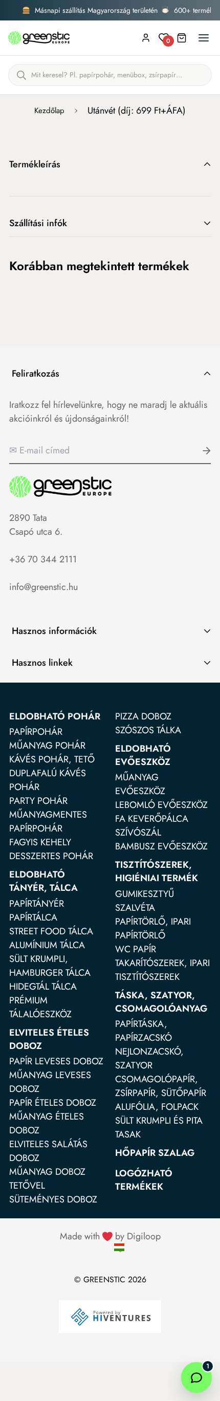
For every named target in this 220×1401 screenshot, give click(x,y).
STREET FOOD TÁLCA (51, 931)
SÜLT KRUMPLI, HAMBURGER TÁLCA (50, 965)
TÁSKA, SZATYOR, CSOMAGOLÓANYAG (161, 1002)
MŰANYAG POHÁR (47, 745)
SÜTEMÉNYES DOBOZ (53, 1199)
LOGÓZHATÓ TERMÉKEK (143, 1180)
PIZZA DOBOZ (143, 716)
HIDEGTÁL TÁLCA (43, 986)
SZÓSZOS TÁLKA (148, 730)
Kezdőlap (49, 110)
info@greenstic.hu (43, 587)
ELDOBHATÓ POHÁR (54, 716)
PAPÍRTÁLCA (33, 917)
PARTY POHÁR (38, 800)
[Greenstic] (39, 38)
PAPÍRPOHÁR (35, 731)
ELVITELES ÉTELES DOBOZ (49, 1039)
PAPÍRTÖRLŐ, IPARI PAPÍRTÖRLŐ (153, 928)
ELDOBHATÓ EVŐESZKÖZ (143, 755)
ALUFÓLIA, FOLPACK (157, 1106)
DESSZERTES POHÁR (51, 856)
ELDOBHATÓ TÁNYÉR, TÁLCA (43, 881)
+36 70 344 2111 (43, 559)
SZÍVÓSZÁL (138, 832)
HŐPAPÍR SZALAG (154, 1152)
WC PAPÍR (135, 949)
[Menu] (203, 38)
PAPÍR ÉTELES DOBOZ (52, 1102)
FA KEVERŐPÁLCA (151, 818)
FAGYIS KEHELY (40, 842)
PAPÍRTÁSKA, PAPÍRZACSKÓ (143, 1030)
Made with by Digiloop (110, 1236)
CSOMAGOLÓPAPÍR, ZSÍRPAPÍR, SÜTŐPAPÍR (160, 1086)
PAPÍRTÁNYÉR (36, 903)
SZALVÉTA (135, 907)
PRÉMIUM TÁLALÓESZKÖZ (40, 1007)
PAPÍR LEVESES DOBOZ (56, 1061)
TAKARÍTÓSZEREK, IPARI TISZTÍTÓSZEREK (162, 969)
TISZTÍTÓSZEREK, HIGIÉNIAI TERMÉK (156, 871)
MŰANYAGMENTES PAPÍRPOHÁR (48, 821)
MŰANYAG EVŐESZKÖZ (140, 784)
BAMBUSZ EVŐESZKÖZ (161, 846)
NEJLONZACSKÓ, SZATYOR (149, 1058)
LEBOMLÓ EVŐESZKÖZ (161, 805)
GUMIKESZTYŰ (144, 894)
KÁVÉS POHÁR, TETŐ (52, 759)
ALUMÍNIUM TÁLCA (47, 945)
